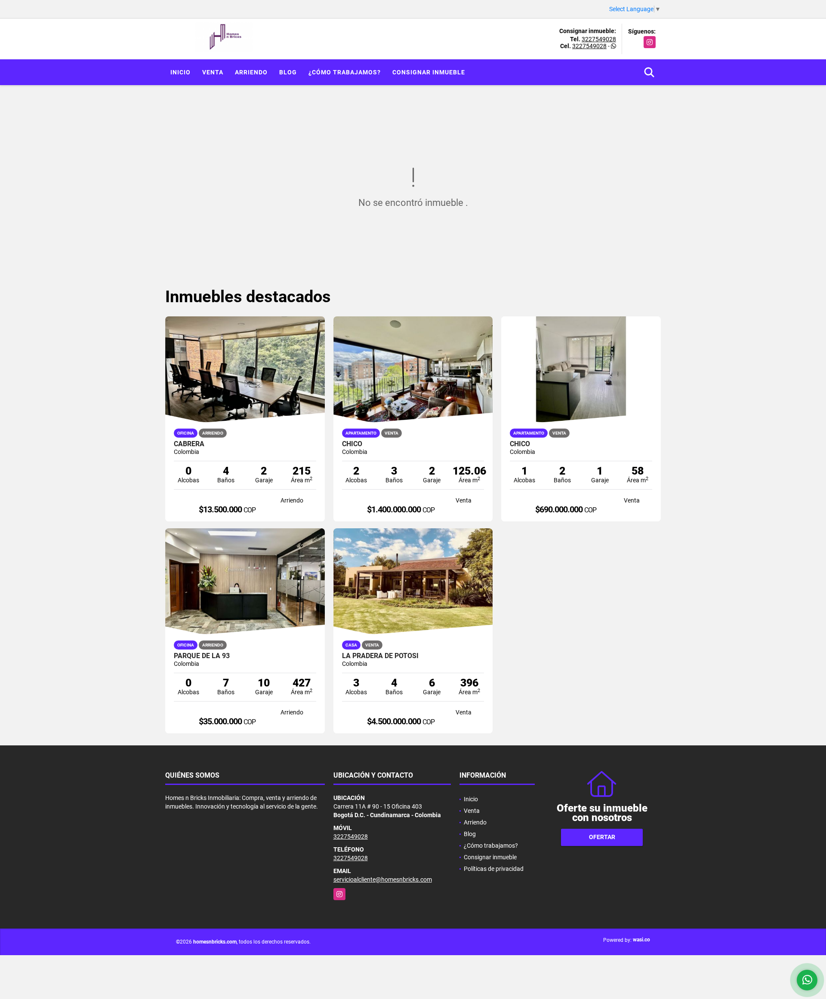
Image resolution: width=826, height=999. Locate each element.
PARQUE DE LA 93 (202, 656)
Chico (520, 444)
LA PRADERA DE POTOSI (380, 656)
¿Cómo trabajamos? (344, 72)
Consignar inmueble (428, 72)
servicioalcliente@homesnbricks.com (382, 879)
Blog (288, 72)
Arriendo (251, 72)
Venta (212, 72)
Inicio (180, 72)
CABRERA (189, 444)
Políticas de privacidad (494, 868)
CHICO (352, 444)
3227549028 (599, 39)
